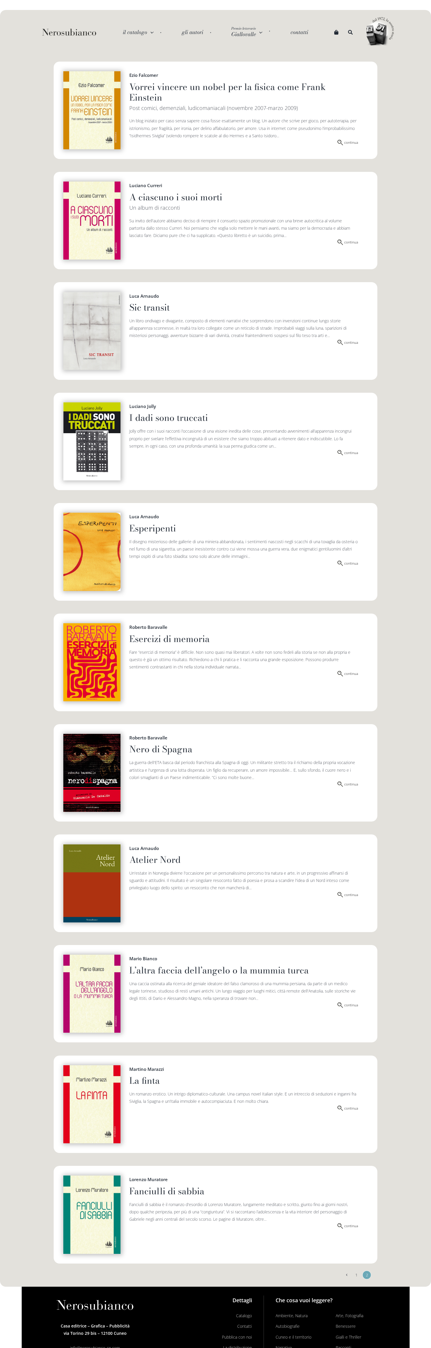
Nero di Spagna (160, 749)
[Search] (350, 32)
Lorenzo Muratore (148, 1179)
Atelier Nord (155, 859)
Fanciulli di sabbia (166, 1191)
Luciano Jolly (142, 406)
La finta (144, 1080)
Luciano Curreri (145, 185)
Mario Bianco (143, 958)
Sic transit (149, 307)
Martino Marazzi (146, 1069)
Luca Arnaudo (144, 296)
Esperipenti (152, 528)
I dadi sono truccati (168, 417)
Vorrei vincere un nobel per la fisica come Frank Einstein (227, 92)
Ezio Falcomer (143, 75)
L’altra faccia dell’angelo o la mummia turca (219, 970)
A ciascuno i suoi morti (175, 197)
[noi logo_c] (380, 32)
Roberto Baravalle (148, 627)
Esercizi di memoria (169, 639)
